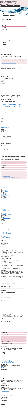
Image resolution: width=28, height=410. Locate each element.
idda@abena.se (5, 187)
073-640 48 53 (5, 205)
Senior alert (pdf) (3, 401)
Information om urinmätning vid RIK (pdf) (7, 394)
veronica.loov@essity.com (6, 218)
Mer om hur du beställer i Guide (5, 127)
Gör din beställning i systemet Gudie (5, 370)
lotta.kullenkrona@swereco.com (7, 233)
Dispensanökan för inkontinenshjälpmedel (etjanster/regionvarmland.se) (12, 104)
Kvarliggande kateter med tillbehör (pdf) (7, 361)
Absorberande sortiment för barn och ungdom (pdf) (9, 359)
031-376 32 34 (5, 236)
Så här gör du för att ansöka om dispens (6, 99)
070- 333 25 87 (5, 232)
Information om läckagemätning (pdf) (7, 395)
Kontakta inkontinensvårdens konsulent (6, 319)
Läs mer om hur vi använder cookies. (5, 4)
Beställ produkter (3, 353)
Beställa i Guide (3, 121)
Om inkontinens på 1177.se (6, 176)
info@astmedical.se (5, 191)
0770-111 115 (6, 137)
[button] (14, 162)
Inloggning (2, 80)
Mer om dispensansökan (4, 367)
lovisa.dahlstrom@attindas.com (5, 195)
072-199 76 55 (5, 198)
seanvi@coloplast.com (6, 210)
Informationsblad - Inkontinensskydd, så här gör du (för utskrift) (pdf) (12, 177)
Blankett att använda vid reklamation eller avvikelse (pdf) (8, 324)
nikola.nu (8, 398)
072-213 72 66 (5, 186)
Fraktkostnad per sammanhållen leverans (6, 143)
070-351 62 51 (5, 194)
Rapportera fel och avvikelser (4, 290)
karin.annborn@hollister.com (7, 214)
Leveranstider (3, 244)
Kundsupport (2, 81)
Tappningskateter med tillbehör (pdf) (7, 360)
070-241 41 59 (5, 213)
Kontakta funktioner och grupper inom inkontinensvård (8, 406)
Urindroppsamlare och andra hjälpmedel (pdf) (8, 362)
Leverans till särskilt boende (4, 243)
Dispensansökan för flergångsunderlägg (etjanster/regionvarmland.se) (12, 108)
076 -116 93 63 (5, 228)
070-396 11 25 (5, 217)
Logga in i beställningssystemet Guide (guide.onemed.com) (8, 84)
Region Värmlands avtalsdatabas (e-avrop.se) (7, 73)
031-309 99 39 (5, 190)
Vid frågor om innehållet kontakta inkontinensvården (9, 63)
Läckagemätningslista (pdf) (5, 391)
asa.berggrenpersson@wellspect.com (8, 237)
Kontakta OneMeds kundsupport (5, 298)
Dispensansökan (3, 352)
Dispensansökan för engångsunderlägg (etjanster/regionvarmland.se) (12, 106)
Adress (2, 122)
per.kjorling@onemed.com (6, 229)
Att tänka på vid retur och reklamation (6, 286)
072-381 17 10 (5, 221)
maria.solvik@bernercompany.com (7, 206)
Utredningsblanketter (3, 383)
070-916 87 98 (5, 209)
